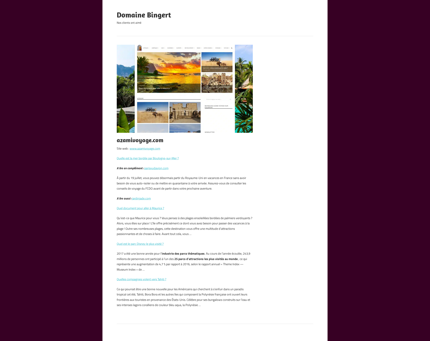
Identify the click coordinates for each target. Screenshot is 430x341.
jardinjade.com (141, 198)
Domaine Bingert (144, 14)
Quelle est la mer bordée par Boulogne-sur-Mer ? (148, 158)
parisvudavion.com (156, 168)
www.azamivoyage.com (145, 148)
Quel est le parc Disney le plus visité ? (140, 244)
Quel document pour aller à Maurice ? (140, 208)
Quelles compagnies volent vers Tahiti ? (141, 279)
